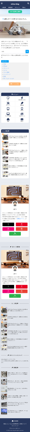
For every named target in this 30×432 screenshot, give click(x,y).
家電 (4, 76)
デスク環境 (6, 72)
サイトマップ (15, 425)
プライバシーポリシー (14, 428)
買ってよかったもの (8, 78)
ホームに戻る (15, 83)
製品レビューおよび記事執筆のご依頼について (15, 423)
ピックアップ (6, 74)
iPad (4, 64)
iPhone (5, 66)
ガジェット (6, 68)
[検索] (27, 51)
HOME (15, 421)
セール (5, 70)
